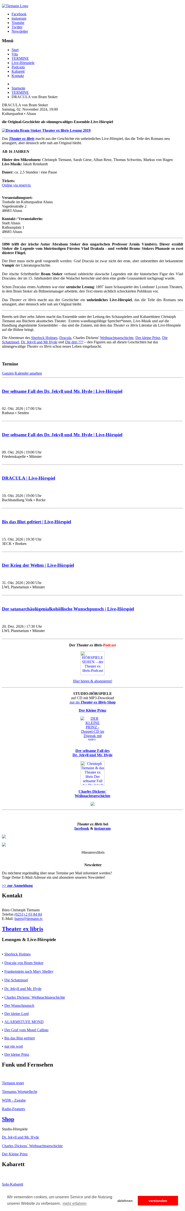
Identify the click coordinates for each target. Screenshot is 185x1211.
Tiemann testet (13, 1083)
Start (15, 50)
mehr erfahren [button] (74, 1203)
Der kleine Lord (16, 1014)
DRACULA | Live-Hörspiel (28, 478)
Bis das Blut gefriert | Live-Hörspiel (36, 521)
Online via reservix (16, 185)
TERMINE (20, 58)
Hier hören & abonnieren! (92, 681)
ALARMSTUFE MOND (24, 1022)
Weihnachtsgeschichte (116, 338)
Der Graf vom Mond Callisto (26, 1030)
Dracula (65, 338)
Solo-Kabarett (12, 1184)
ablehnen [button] (125, 1201)
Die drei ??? (74, 342)
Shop (8, 1119)
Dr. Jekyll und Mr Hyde (39, 342)
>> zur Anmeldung (17, 885)
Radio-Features (13, 1109)
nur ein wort (13, 1046)
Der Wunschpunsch (19, 1005)
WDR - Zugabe (14, 1100)
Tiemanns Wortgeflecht (19, 1092)
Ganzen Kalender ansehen (22, 373)
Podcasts (18, 67)
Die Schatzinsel (16, 980)
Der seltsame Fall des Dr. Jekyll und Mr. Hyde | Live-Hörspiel (62, 391)
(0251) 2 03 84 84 (28, 914)
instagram (102, 828)
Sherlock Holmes (44, 338)
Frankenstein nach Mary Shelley (28, 971)
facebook (81, 828)
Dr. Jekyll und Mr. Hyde (22, 989)
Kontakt (18, 76)
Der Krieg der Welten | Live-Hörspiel (38, 565)
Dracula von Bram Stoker (23, 963)
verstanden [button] (158, 1201)
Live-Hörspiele (23, 63)
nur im (93, 702)
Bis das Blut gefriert (19, 1038)
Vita (15, 54)
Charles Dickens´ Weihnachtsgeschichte (34, 997)
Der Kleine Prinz (15, 1154)
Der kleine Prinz (147, 338)
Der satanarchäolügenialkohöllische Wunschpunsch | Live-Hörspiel (68, 608)
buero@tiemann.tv (28, 919)
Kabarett (18, 71)
